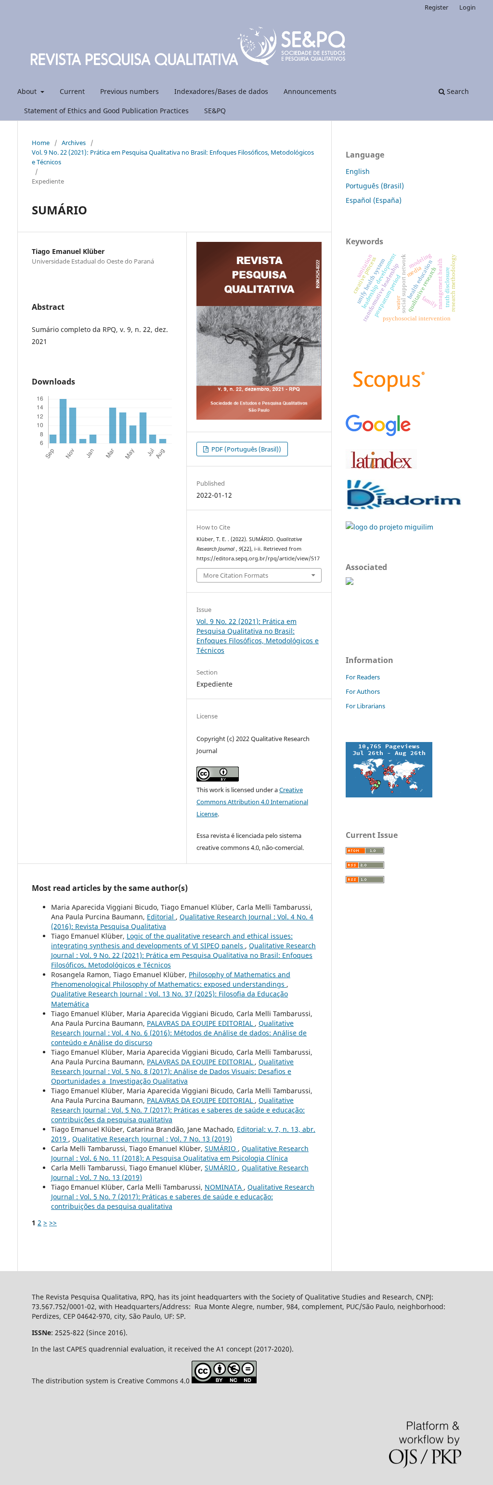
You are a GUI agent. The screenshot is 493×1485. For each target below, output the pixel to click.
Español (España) (374, 200)
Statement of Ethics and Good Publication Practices (106, 110)
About (28, 91)
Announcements (310, 91)
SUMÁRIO (221, 1148)
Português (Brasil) (375, 185)
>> (53, 1222)
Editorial (161, 916)
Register (436, 7)
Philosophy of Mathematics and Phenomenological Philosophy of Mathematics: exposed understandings (170, 979)
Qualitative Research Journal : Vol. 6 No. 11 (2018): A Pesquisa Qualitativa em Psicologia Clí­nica (180, 1153)
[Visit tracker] (389, 794)
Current (72, 91)
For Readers (363, 677)
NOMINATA (224, 1187)
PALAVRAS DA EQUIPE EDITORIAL (201, 1023)
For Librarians (365, 706)
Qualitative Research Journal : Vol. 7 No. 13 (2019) (152, 1138)
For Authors (363, 691)
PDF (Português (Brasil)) (245, 449)
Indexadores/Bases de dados (221, 91)
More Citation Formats (235, 575)
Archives (74, 142)
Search (457, 91)
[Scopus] (389, 400)
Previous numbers (129, 91)
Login (467, 7)
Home (41, 142)
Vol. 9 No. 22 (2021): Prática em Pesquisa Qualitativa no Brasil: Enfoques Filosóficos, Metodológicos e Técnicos (173, 157)
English (358, 171)
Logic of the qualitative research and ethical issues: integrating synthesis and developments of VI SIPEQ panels (172, 940)
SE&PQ (215, 110)
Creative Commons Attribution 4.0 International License (252, 801)
